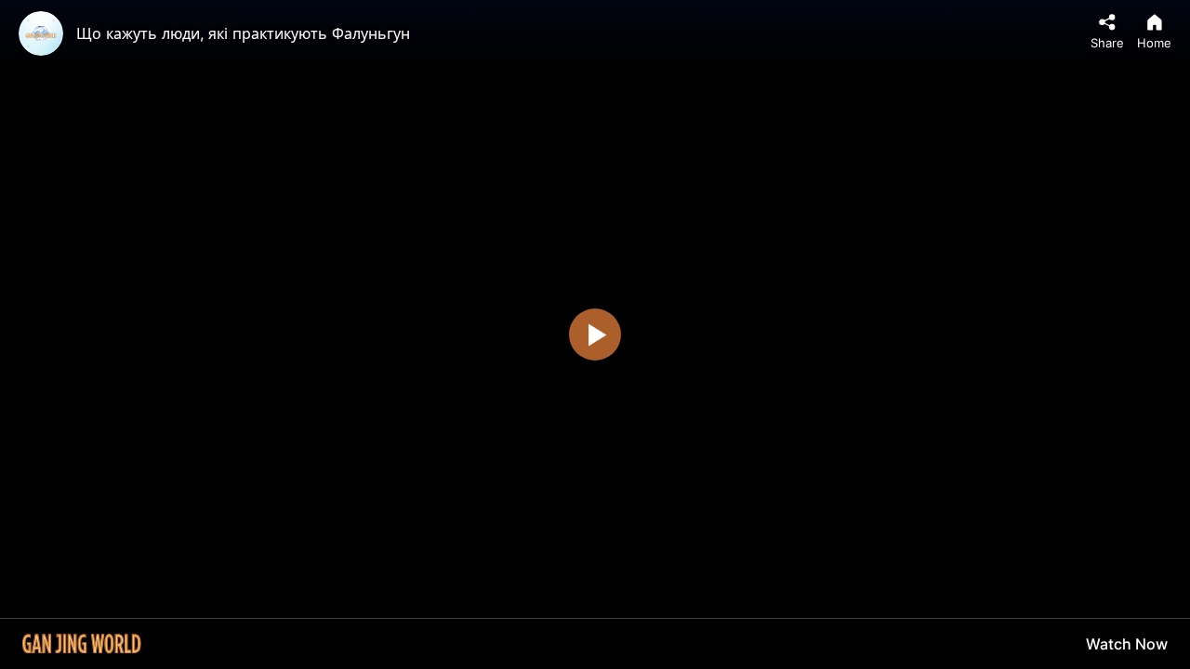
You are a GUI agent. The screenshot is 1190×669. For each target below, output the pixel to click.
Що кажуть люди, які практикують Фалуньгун (243, 33)
